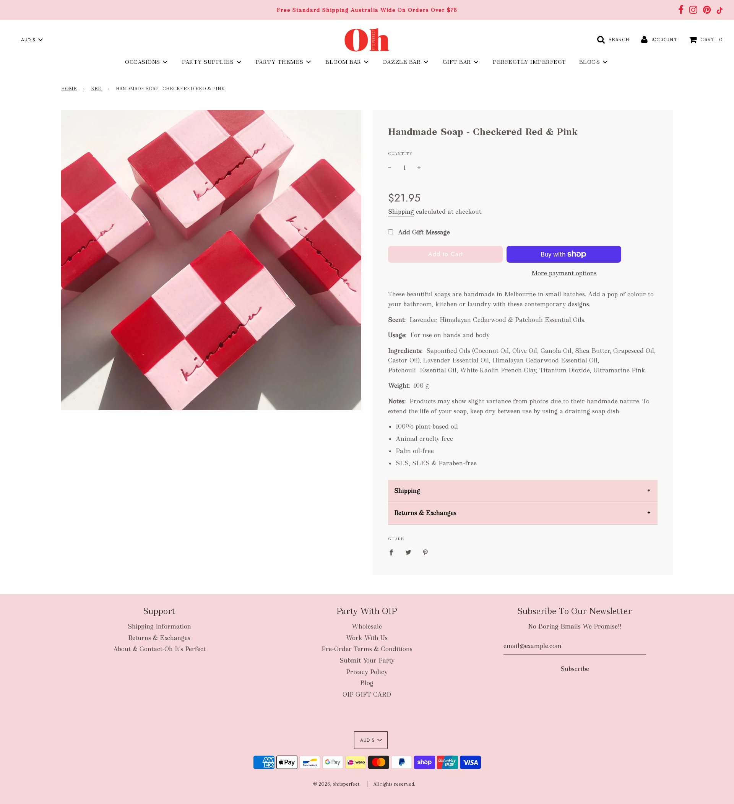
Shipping (401, 212)
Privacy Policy (367, 672)
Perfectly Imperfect (529, 61)
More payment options (564, 273)
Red (96, 89)
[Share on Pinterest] (425, 552)
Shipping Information (159, 626)
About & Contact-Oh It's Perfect (159, 649)
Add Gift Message (423, 232)
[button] (31, 39)
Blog (366, 683)
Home (69, 89)
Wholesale (367, 626)
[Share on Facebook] (393, 552)
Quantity (400, 153)
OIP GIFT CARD (367, 694)
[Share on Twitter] (408, 552)
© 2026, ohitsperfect (336, 784)
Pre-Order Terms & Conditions (367, 649)
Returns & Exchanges (425, 513)
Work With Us (367, 638)
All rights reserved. (394, 784)
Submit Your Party (367, 660)
